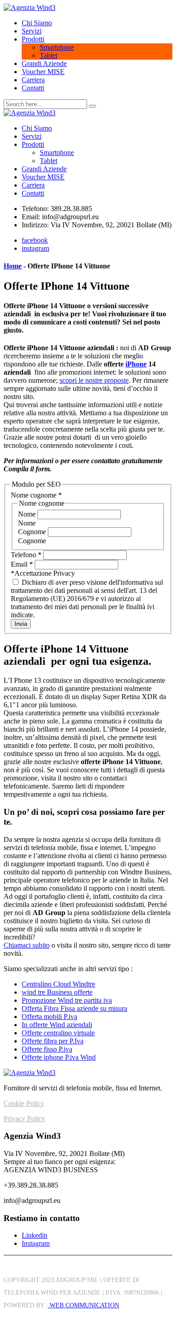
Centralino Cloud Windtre (58, 984)
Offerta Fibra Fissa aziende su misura (74, 1008)
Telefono (26, 555)
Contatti (33, 88)
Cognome (33, 531)
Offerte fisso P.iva (47, 1049)
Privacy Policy (24, 1119)
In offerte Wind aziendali (57, 1025)
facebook (35, 240)
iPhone (136, 364)
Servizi (32, 31)
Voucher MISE (43, 71)
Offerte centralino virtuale (58, 1033)
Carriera (33, 80)
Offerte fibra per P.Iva (52, 1041)
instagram (35, 248)
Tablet (48, 55)
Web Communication (83, 1305)
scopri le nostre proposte (94, 380)
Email (22, 564)
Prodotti (33, 39)
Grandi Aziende (44, 63)
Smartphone (57, 47)
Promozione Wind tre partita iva (67, 1000)
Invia (20, 623)
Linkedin (34, 1235)
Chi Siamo (37, 23)
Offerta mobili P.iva (49, 1016)
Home (13, 266)
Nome (27, 514)
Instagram (36, 1243)
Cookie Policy (24, 1103)
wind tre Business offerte (57, 992)
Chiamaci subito (27, 945)
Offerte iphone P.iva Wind (59, 1057)
